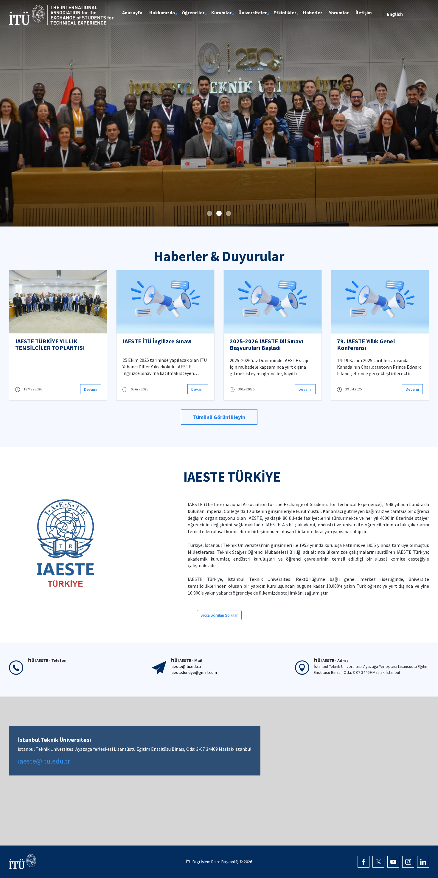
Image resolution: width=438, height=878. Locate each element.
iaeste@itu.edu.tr (186, 666)
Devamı (90, 389)
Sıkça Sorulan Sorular (219, 615)
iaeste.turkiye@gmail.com (194, 672)
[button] (209, 213)
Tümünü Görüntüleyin (219, 417)
